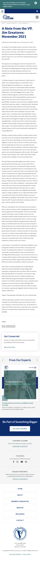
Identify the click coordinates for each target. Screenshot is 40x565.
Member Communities (20, 501)
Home (20, 489)
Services (20, 508)
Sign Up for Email (9, 347)
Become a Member (20, 429)
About (20, 495)
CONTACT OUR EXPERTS (20, 479)
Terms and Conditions (15, 554)
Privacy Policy (27, 554)
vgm (3, 326)
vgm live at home (10, 326)
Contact (20, 520)
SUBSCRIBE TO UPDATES (20, 446)
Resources (20, 514)
